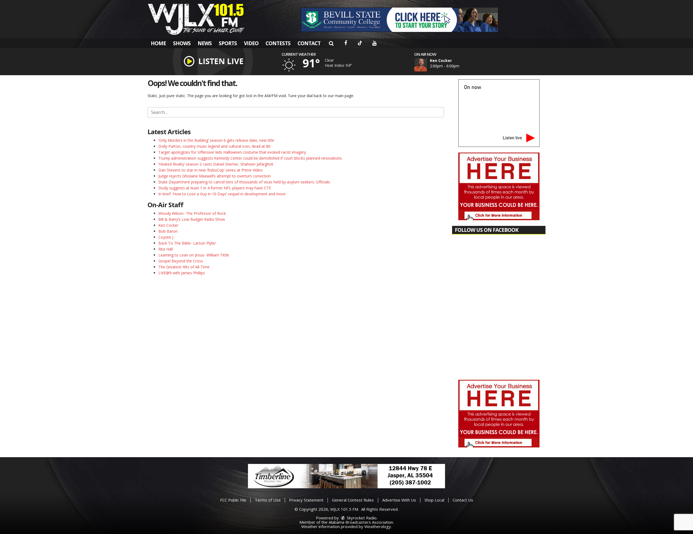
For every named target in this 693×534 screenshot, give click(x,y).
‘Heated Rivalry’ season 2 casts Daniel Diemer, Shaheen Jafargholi (215, 164)
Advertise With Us (399, 500)
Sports (228, 43)
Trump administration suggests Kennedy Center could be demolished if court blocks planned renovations (250, 158)
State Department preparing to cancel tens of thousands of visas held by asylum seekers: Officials (244, 181)
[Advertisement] (399, 20)
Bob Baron (168, 231)
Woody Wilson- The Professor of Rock (192, 213)
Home (158, 43)
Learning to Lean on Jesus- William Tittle (193, 255)
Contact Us (463, 500)
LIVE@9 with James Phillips (181, 272)
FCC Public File (233, 500)
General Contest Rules (353, 500)
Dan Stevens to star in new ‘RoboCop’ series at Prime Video (210, 170)
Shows (182, 43)
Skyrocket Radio (361, 517)
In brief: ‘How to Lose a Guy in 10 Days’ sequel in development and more (222, 193)
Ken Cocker (168, 225)
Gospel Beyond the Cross (180, 260)
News (205, 43)
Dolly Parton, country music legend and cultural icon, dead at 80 (214, 146)
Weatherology (377, 526)
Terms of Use (268, 500)
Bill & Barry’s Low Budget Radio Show (191, 219)
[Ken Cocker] (427, 64)
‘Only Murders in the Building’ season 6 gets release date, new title (216, 140)
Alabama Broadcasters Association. (361, 522)
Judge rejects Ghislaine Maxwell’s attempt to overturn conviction (214, 176)
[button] (331, 43)
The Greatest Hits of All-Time (184, 266)
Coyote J (165, 237)
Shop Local (434, 500)
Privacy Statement (306, 500)
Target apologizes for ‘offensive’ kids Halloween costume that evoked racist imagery (232, 152)
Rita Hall (165, 249)
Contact (309, 43)
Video (251, 43)
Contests (278, 43)
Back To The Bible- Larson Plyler (187, 243)
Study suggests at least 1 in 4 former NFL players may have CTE (214, 187)
